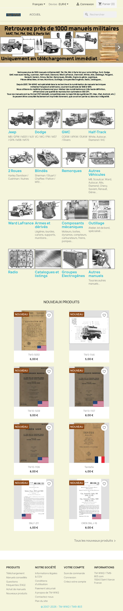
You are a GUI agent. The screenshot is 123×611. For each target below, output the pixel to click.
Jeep (12, 132)
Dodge (40, 132)
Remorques (72, 171)
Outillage (96, 223)
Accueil (35, 14)
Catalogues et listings (47, 274)
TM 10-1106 (34, 467)
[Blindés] (48, 158)
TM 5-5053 (34, 354)
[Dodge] (48, 119)
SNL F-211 (34, 523)
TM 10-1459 (34, 410)
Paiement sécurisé (45, 588)
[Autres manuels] (102, 259)
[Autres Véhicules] (102, 158)
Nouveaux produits (16, 593)
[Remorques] (75, 158)
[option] (61, 44)
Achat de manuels (16, 589)
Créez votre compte (75, 581)
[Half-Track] (102, 119)
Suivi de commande (74, 573)
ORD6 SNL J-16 (89, 523)
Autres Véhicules (97, 173)
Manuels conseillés (16, 577)
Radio (13, 272)
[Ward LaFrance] (21, 210)
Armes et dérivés (42, 225)
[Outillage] (102, 210)
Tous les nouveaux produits (95, 541)
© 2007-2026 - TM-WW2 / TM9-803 (61, 606)
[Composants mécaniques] (75, 210)
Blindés (41, 171)
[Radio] (21, 259)
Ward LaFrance (21, 223)
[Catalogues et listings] (48, 259)
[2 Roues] (21, 158)
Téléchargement (15, 573)
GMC (66, 132)
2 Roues (15, 171)
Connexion (70, 577)
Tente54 (89, 467)
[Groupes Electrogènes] (75, 259)
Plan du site (41, 600)
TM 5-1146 (89, 354)
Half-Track (97, 132)
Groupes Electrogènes (73, 274)
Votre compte (74, 567)
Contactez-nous (44, 596)
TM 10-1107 (89, 410)
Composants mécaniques (73, 225)
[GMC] (75, 119)
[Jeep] (21, 119)
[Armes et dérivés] (48, 210)
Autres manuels (96, 274)
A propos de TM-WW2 (47, 592)
